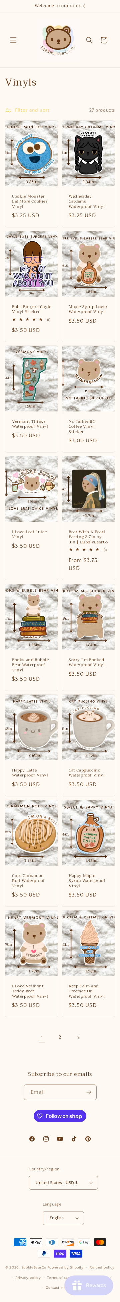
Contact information (63, 1288)
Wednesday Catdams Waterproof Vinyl (87, 202)
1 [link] (42, 1038)
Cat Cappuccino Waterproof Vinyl (87, 773)
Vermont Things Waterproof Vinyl (30, 424)
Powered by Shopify (65, 1268)
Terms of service (62, 1278)
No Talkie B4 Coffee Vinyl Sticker (82, 426)
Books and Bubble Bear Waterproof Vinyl (30, 665)
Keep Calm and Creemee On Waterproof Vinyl (87, 991)
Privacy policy (28, 1278)
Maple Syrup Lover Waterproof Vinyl (88, 309)
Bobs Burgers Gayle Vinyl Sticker (31, 309)
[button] (13, 40)
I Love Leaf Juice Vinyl (29, 534)
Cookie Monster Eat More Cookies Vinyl (30, 202)
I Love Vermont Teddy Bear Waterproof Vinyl (30, 991)
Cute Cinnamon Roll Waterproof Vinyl (28, 881)
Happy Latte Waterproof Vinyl (30, 773)
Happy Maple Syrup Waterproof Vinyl (87, 881)
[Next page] (78, 1037)
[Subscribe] (89, 1092)
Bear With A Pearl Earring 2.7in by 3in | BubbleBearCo (88, 537)
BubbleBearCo (33, 1268)
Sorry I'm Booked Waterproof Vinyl (87, 662)
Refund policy (102, 1268)
